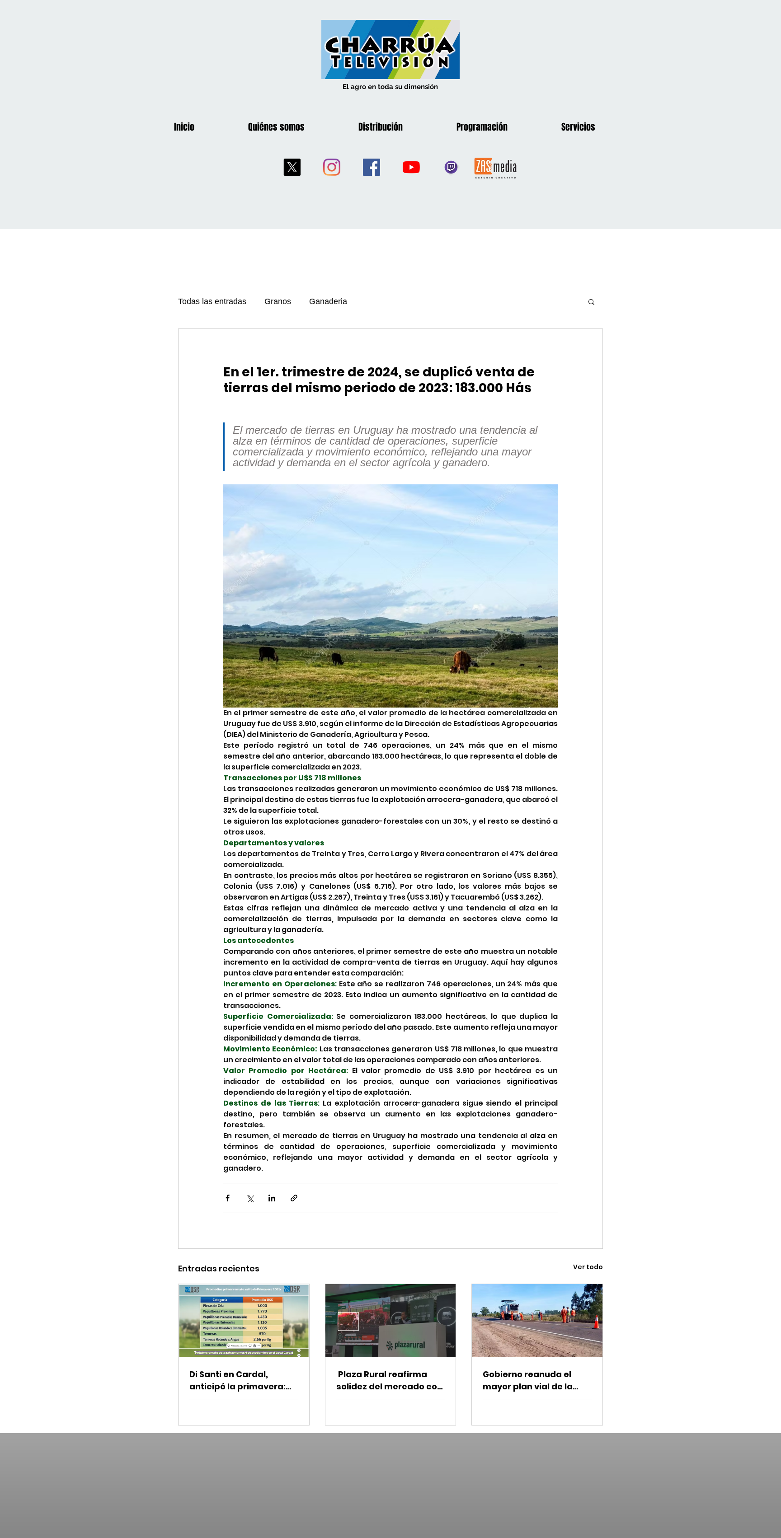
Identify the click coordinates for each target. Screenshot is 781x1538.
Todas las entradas (212, 301)
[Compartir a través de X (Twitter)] (249, 1198)
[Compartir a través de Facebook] (227, 1198)
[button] (591, 301)
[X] (292, 167)
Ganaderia (328, 301)
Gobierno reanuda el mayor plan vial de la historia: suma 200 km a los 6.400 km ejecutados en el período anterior (535, 1381)
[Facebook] (371, 167)
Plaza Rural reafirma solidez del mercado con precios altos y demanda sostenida (390, 1381)
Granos (277, 301)
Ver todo (588, 1266)
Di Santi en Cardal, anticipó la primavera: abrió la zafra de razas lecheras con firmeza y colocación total (238, 1381)
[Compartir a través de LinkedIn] (272, 1198)
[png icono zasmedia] (495, 167)
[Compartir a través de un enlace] (294, 1198)
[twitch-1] (451, 167)
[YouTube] (411, 167)
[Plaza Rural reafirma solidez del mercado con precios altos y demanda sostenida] (390, 1320)
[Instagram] (331, 167)
